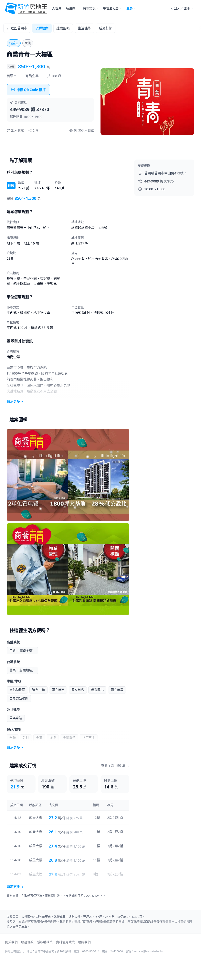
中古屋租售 (111, 8)
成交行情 (105, 28)
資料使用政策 (65, 942)
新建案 (70, 8)
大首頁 (56, 8)
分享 (36, 130)
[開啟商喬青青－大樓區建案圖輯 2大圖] (68, 569)
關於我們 (11, 942)
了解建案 (41, 28)
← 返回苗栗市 (16, 28)
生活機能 (84, 28)
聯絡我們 (84, 942)
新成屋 (13, 43)
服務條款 (27, 942)
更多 (129, 8)
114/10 (15, 831)
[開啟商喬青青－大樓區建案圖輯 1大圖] (68, 475)
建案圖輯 (63, 28)
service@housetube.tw (148, 951)
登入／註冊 (182, 8)
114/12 (15, 817)
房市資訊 (89, 8)
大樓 (28, 43)
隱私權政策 (45, 942)
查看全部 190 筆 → (115, 765)
